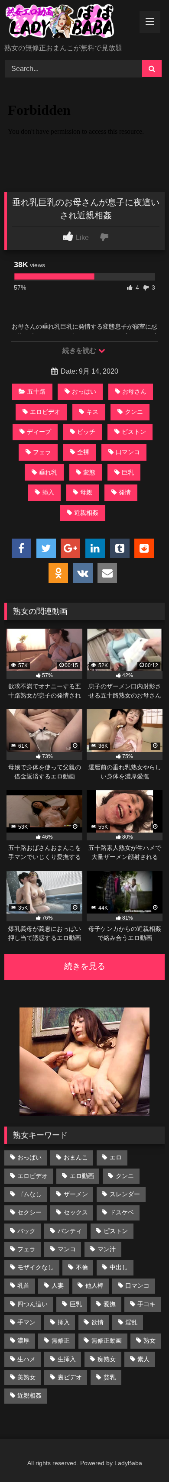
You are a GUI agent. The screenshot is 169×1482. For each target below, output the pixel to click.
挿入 (48, 492)
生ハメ (26, 1359)
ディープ (39, 431)
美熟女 (26, 1377)
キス (92, 411)
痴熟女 (107, 1359)
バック (26, 1230)
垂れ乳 (48, 472)
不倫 (82, 1267)
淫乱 (131, 1322)
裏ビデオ (70, 1377)
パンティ (70, 1230)
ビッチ (86, 431)
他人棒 (94, 1285)
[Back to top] (142, 1456)
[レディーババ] (69, 22)
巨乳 (128, 472)
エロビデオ (45, 411)
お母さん (134, 391)
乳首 (23, 1285)
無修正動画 (106, 1340)
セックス (76, 1212)
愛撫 (110, 1304)
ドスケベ (122, 1212)
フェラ (42, 452)
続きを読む (80, 350)
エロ (116, 1157)
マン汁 (107, 1249)
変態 (89, 472)
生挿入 (67, 1359)
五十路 (36, 391)
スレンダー (125, 1194)
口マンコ (128, 452)
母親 (86, 492)
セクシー (29, 1212)
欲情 (97, 1322)
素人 (143, 1359)
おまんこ (76, 1157)
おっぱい (84, 391)
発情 (125, 492)
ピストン (134, 431)
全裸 (83, 452)
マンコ (67, 1249)
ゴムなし (29, 1194)
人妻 (58, 1285)
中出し (119, 1267)
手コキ (146, 1304)
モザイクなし (35, 1267)
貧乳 (110, 1377)
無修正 (61, 1340)
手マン (26, 1322)
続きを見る (84, 966)
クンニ (134, 411)
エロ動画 (82, 1175)
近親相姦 (86, 512)
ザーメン (76, 1194)
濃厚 (23, 1340)
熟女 (149, 1340)
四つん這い (32, 1304)
